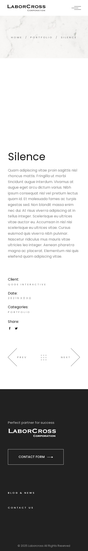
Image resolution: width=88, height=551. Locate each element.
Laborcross (36, 546)
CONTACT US (21, 507)
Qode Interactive (27, 284)
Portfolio (19, 312)
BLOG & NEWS (21, 493)
